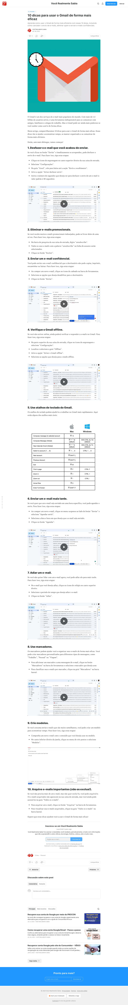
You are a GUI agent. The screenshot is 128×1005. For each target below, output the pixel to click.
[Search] (98, 4)
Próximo (93, 870)
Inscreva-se (111, 4)
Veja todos (33, 961)
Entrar (122, 4)
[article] (64, 919)
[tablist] (37, 884)
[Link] (24, 148)
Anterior (35, 870)
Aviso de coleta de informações (68, 846)
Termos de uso (75, 844)
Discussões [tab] (51, 909)
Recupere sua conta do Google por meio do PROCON (52, 914)
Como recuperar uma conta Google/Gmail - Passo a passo (54, 930)
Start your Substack (57, 996)
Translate (32, 11)
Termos (73, 991)
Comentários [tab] (33, 884)
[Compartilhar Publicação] (103, 4)
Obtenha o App (74, 996)
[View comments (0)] (37, 36)
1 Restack (43, 855)
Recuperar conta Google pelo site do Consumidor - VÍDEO (54, 945)
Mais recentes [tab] (41, 909)
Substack (55, 1001)
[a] (64, 203)
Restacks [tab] (42, 884)
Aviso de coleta (82, 991)
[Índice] (2, 502)
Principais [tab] (32, 909)
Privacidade (66, 991)
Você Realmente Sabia (39, 29)
